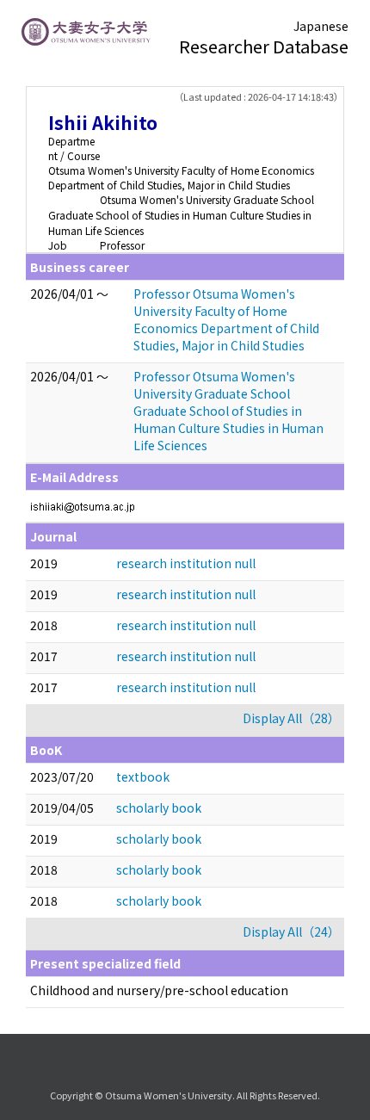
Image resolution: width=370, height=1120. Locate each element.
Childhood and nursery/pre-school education (159, 990)
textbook (143, 776)
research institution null (186, 563)
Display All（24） (291, 931)
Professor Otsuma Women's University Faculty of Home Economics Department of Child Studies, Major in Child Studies (226, 319)
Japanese (320, 25)
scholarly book (158, 807)
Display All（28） (291, 718)
